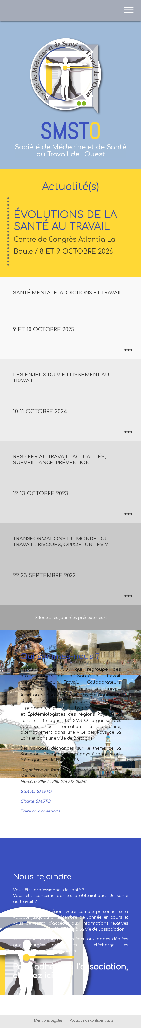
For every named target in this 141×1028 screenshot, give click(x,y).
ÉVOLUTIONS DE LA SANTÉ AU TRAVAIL (65, 232)
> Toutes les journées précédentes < (71, 617)
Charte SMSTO (35, 801)
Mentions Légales (48, 1020)
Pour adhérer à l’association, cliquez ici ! (70, 971)
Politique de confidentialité (91, 1020)
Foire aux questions (40, 811)
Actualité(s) (70, 186)
